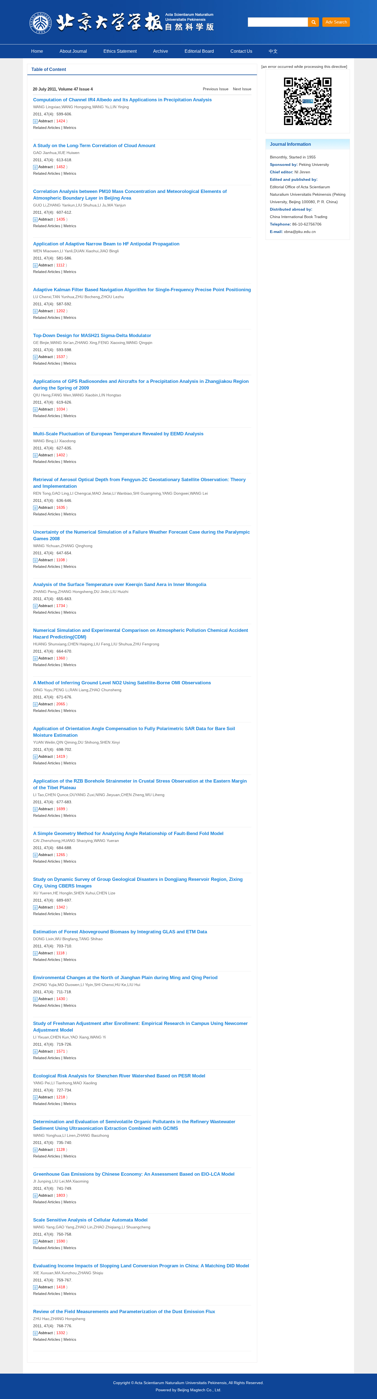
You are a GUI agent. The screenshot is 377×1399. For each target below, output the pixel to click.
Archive (160, 51)
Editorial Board (199, 51)
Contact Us (241, 51)
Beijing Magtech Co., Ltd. (199, 1390)
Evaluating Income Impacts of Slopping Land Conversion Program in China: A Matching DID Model (141, 1265)
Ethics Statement (120, 51)
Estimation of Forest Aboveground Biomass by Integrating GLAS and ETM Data (120, 931)
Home (37, 51)
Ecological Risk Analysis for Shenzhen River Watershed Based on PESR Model (119, 1076)
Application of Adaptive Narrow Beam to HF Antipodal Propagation (106, 244)
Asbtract (45, 121)
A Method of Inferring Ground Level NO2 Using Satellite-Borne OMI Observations (122, 682)
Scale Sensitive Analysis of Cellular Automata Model (90, 1220)
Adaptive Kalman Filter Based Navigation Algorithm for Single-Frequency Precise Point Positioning (142, 289)
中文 (273, 51)
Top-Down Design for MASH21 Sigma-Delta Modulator (92, 335)
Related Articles (46, 127)
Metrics (69, 127)
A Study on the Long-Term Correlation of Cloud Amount (94, 145)
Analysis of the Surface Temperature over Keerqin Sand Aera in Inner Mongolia (119, 584)
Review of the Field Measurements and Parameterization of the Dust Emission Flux (124, 1311)
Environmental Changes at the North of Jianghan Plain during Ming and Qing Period (125, 977)
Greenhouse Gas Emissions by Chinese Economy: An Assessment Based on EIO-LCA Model (134, 1174)
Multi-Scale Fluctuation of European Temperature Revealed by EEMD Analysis (118, 433)
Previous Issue (216, 89)
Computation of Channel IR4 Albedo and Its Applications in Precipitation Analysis (122, 99)
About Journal (73, 51)
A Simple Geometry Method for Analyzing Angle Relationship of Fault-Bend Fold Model (128, 833)
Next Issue (242, 89)
